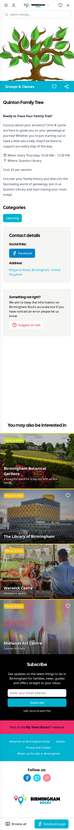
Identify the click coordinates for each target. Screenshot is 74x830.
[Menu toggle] (6, 5)
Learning (12, 218)
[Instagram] (47, 778)
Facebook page (54, 824)
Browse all (19, 824)
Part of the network (37, 727)
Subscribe (37, 703)
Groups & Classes (19, 86)
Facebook (25, 253)
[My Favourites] (60, 5)
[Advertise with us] (68, 5)
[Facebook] (27, 778)
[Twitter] (37, 778)
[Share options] (66, 86)
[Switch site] (48, 5)
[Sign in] (13, 5)
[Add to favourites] (54, 86)
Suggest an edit (29, 325)
